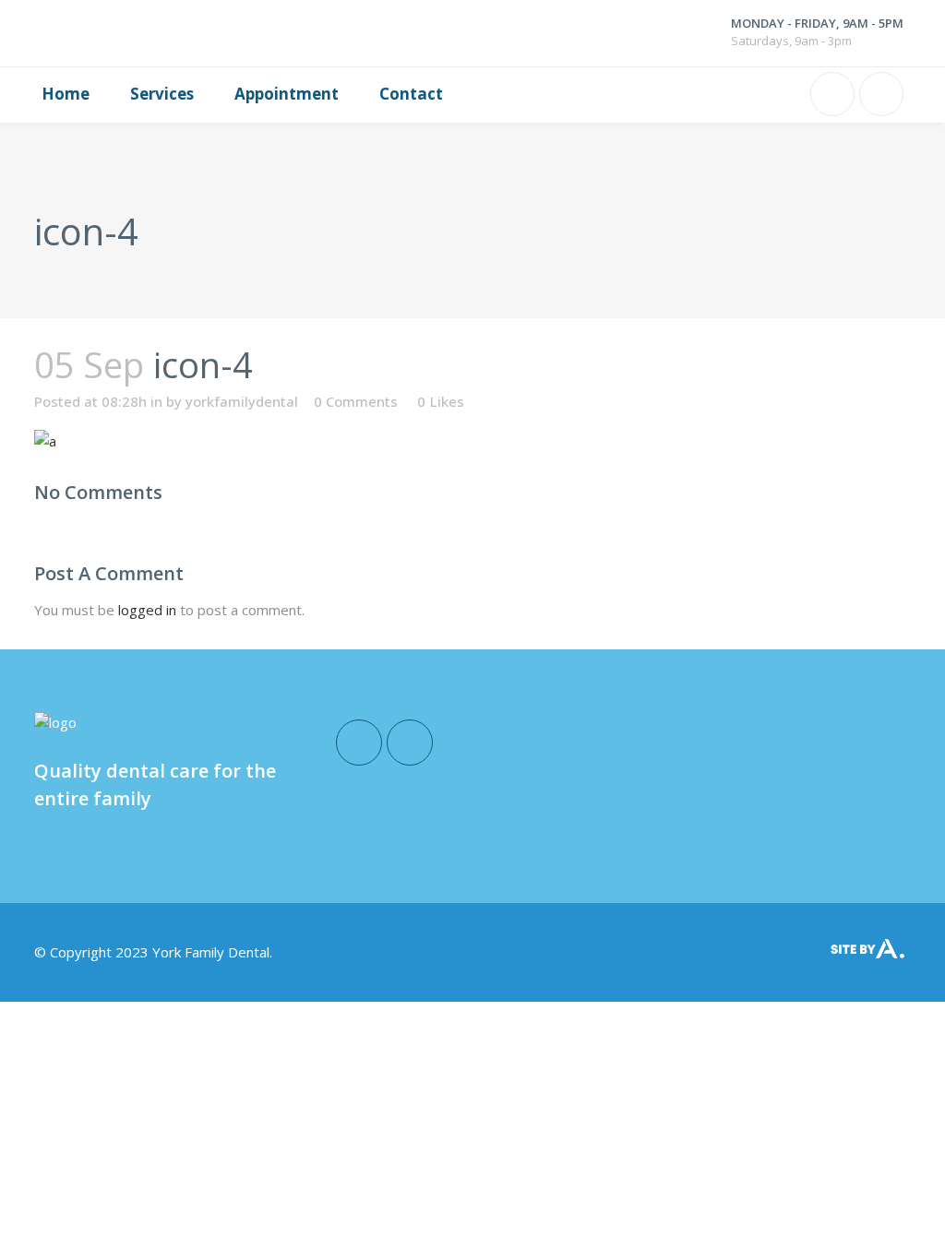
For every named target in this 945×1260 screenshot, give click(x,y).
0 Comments (356, 401)
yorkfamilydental (241, 401)
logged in (147, 609)
